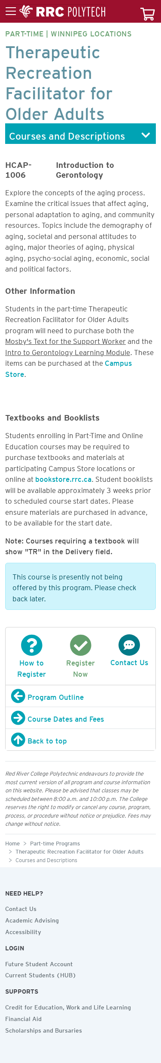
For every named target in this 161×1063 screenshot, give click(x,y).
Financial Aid (23, 1017)
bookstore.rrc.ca (63, 477)
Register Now (80, 667)
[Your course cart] (148, 11)
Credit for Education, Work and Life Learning (68, 1006)
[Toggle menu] (55, 11)
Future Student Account (39, 963)
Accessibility (23, 931)
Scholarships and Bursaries (43, 1029)
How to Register (31, 667)
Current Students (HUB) (40, 974)
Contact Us (20, 907)
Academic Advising (32, 919)
